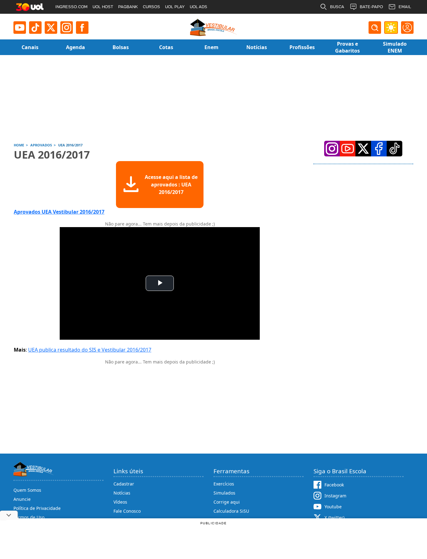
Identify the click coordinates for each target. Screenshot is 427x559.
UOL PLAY (175, 6)
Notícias (121, 493)
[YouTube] (347, 148)
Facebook (334, 485)
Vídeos (120, 502)
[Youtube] (19, 27)
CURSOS (151, 6)
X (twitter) (334, 518)
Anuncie (22, 499)
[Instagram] (66, 27)
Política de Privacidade (37, 508)
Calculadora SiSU (231, 511)
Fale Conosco (127, 511)
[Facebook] (379, 148)
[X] (51, 27)
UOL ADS (198, 6)
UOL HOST (103, 6)
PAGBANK (128, 6)
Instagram (335, 496)
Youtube (333, 507)
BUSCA (337, 6)
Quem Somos (27, 490)
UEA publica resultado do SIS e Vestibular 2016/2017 (89, 349)
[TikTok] (35, 27)
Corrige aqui (227, 502)
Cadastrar (123, 484)
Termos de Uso (28, 517)
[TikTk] (394, 148)
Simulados (224, 493)
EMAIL (405, 6)
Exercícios (224, 484)
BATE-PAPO (371, 6)
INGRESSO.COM (71, 6)
